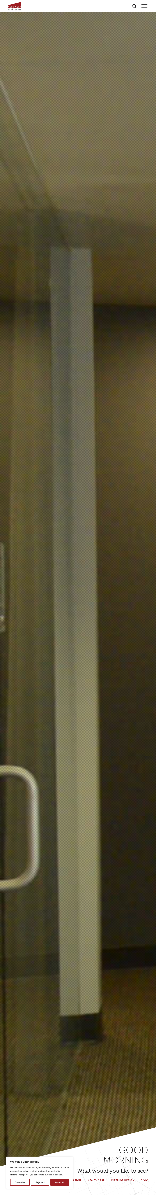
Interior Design (123, 1180)
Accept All (59, 1182)
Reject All (40, 1182)
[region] (39, 1173)
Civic (144, 1180)
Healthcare (96, 1180)
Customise (20, 1182)
